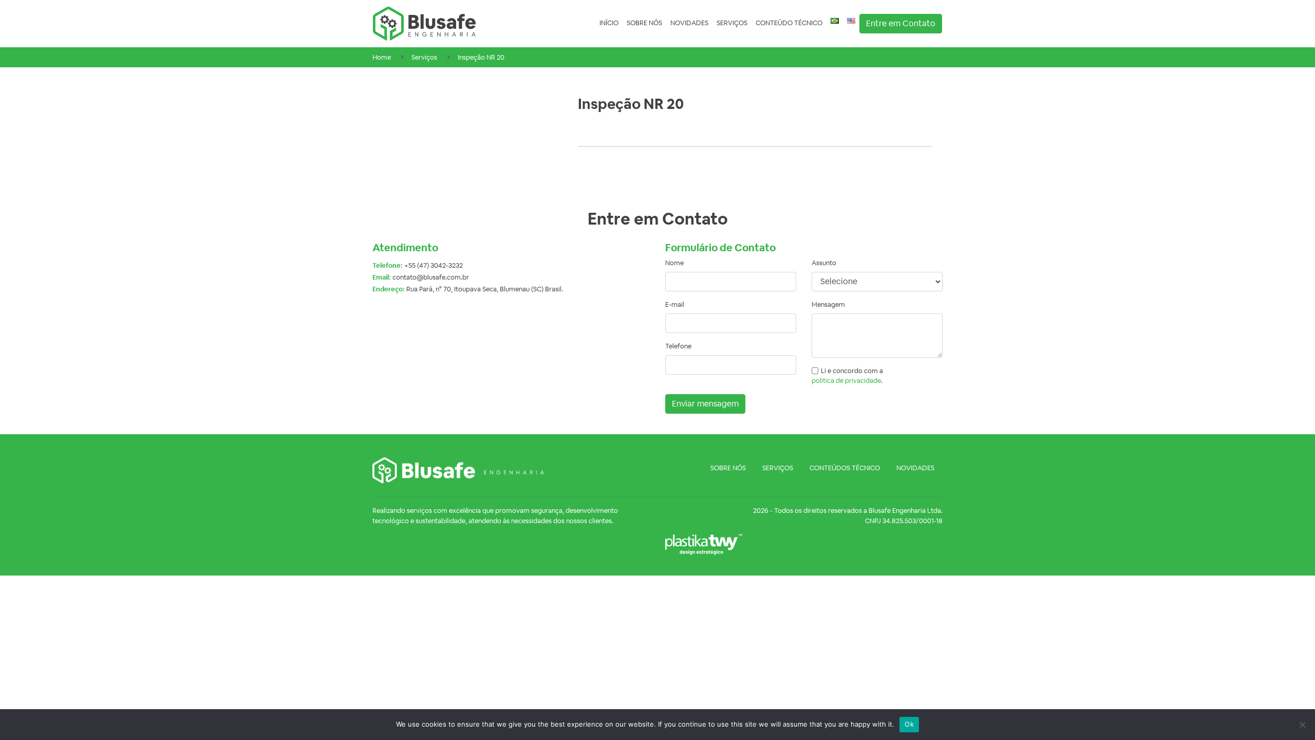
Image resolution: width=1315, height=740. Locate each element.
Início (608, 22)
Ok (909, 724)
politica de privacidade (846, 380)
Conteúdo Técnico (789, 22)
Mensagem (828, 304)
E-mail (674, 304)
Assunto (824, 262)
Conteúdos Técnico (845, 468)
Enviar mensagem (705, 403)
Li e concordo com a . (847, 375)
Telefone (678, 346)
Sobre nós (644, 22)
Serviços (732, 22)
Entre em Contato (900, 23)
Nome (674, 262)
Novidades (689, 22)
